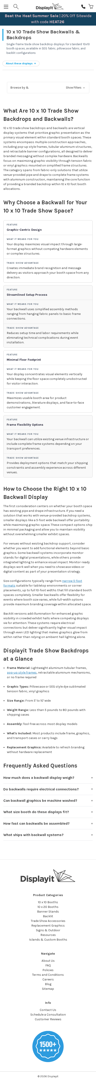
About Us (48, 961)
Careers (48, 979)
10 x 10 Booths (48, 902)
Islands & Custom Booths (48, 939)
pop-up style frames (22, 672)
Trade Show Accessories (48, 921)
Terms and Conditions (48, 975)
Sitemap (48, 989)
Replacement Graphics (48, 925)
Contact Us (48, 1010)
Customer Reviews (48, 1019)
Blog (48, 984)
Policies (48, 970)
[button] (48, 87)
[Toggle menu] (6, 6)
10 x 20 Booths (48, 907)
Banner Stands (48, 911)
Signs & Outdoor (48, 930)
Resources (48, 935)
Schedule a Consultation (48, 1014)
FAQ (48, 965)
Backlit (48, 916)
